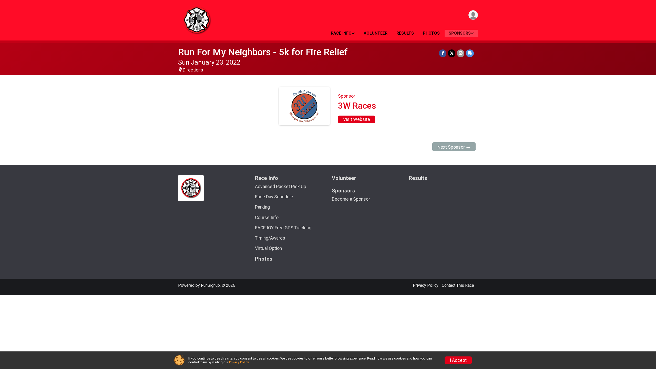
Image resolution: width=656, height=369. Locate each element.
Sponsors (460, 33)
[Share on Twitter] (451, 53)
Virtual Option (268, 248)
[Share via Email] (460, 53)
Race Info (341, 33)
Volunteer (375, 33)
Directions (193, 70)
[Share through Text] (470, 53)
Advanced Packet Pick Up (280, 186)
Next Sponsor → (453, 147)
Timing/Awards (270, 238)
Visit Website (356, 119)
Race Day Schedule (274, 196)
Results (405, 33)
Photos (431, 33)
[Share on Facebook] (442, 53)
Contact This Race (458, 285)
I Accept (458, 360)
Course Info (267, 217)
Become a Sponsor (351, 199)
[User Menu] (473, 15)
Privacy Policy (425, 285)
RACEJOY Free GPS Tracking (283, 227)
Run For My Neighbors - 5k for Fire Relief (263, 52)
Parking (262, 207)
